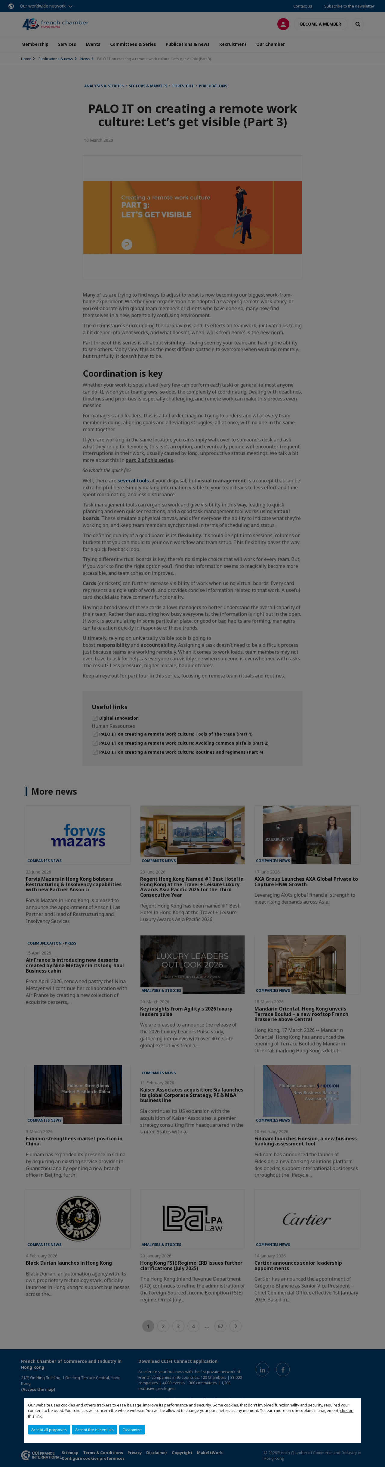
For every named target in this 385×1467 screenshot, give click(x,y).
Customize (132, 1429)
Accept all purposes (49, 1429)
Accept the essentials (94, 1429)
